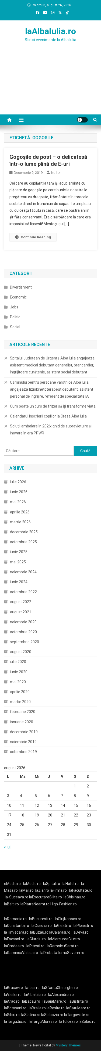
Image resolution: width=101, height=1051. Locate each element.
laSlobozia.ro (52, 1015)
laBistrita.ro (78, 1001)
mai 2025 (18, 562)
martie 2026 (20, 522)
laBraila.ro (37, 1008)
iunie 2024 (18, 582)
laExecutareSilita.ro (45, 897)
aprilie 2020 (20, 692)
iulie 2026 (18, 482)
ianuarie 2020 (21, 722)
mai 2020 (18, 682)
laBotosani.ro (15, 1008)
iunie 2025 (18, 552)
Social (15, 327)
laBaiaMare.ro (54, 1001)
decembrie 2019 (24, 732)
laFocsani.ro (14, 939)
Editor (56, 172)
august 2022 (20, 602)
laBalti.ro (11, 904)
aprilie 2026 (20, 512)
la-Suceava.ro (16, 897)
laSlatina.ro (30, 1015)
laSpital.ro (51, 883)
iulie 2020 (18, 662)
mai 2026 (18, 502)
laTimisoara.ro (16, 932)
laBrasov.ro (13, 987)
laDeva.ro (81, 932)
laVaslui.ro (14, 994)
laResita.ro (56, 1008)
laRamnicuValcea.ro (21, 953)
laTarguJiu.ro (16, 1021)
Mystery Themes (68, 1045)
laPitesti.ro (35, 946)
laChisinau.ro (74, 897)
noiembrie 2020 (23, 622)
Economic (18, 297)
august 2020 (20, 652)
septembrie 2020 (24, 642)
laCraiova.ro (42, 925)
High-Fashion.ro (63, 904)
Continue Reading (36, 237)
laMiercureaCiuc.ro (64, 939)
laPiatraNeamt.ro (35, 904)
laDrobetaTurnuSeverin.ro (62, 953)
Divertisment (21, 287)
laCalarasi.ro (59, 932)
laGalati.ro (62, 925)
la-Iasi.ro (32, 987)
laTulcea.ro (69, 1021)
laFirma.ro (58, 890)
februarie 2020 (22, 712)
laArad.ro (12, 1001)
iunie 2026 (18, 492)
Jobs (14, 307)
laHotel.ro (70, 883)
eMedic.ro (12, 883)
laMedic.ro (32, 883)
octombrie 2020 (23, 632)
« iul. (7, 847)
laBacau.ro (31, 1001)
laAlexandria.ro (61, 994)
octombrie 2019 (23, 752)
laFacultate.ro (80, 890)
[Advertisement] (50, 85)
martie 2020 (20, 702)
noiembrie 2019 (23, 742)
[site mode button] (82, 120)
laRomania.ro (15, 919)
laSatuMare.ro (78, 1008)
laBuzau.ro (39, 932)
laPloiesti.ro (83, 925)
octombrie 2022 (23, 592)
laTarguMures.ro (43, 1021)
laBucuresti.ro (41, 919)
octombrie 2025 (23, 542)
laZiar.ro (42, 890)
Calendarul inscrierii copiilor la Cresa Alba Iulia (48, 416)
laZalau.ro (87, 1021)
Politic (15, 317)
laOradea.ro (14, 946)
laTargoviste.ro (76, 1015)
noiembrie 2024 (23, 572)
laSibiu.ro (12, 1015)
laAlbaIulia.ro (50, 31)
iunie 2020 (18, 672)
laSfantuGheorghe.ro (60, 987)
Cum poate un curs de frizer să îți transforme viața (53, 406)
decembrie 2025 (24, 532)
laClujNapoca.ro (68, 919)
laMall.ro (26, 890)
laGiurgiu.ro (37, 939)
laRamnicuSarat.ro (63, 946)
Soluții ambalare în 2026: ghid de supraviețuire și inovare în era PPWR (51, 429)
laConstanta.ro (16, 925)
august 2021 (20, 612)
